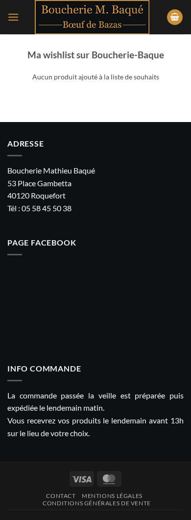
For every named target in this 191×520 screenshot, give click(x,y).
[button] (13, 17)
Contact (60, 495)
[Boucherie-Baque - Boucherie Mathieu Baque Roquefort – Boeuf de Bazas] (92, 17)
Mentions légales (112, 495)
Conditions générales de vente (97, 503)
